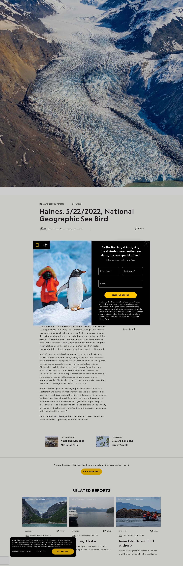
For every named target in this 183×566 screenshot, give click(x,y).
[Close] (146, 243)
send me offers (120, 295)
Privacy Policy (104, 319)
